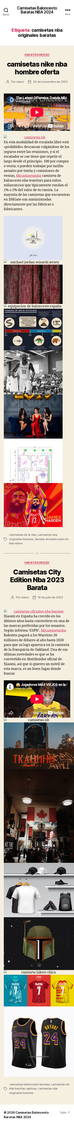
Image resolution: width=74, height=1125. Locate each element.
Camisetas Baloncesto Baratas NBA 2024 (37, 10)
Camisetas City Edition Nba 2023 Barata (37, 580)
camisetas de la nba (22, 535)
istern (20, 81)
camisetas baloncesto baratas (29, 1084)
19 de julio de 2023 (50, 597)
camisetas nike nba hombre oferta (37, 68)
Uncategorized (37, 54)
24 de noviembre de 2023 (50, 81)
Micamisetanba (28, 176)
